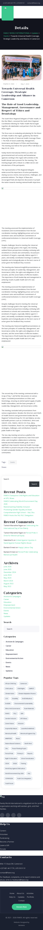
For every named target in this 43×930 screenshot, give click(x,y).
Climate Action (9, 693)
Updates (7, 616)
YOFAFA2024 (9, 778)
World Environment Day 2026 (14, 773)
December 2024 (10, 572)
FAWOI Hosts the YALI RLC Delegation (18, 515)
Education (7, 602)
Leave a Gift (4, 845)
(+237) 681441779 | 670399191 (14, 3)
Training (23, 763)
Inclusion (21, 723)
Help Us (12, 897)
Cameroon (23, 683)
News (6, 613)
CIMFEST (31, 688)
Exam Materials (29, 708)
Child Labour (9, 688)
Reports (29, 753)
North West (28, 743)
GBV (22, 713)
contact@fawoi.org (33, 3)
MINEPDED (8, 738)
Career (6, 599)
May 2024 (7, 578)
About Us (20, 893)
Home (12, 893)
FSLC (15, 713)
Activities (30, 893)
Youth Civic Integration (24, 778)
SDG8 (15, 763)
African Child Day (10, 683)
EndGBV (7, 703)
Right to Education (11, 758)
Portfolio (30, 897)
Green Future (9, 723)
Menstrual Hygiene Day (27, 733)
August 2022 (8, 583)
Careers (3, 831)
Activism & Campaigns (12, 596)
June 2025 (7, 569)
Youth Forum (9, 783)
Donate (3, 849)
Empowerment (9, 605)
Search (6, 479)
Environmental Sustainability (24, 703)
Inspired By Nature (11, 728)
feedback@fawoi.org (20, 880)
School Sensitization (27, 758)
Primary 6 (20, 753)
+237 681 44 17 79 (7, 868)
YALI (29, 773)
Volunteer (4, 834)
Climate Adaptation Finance (27, 693)
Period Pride (9, 753)
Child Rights (21, 688)
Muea (18, 738)
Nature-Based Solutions (12, 743)
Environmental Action (12, 608)
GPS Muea (23, 718)
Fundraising (4, 838)
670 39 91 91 (20, 868)
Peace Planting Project (19, 748)
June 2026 (7, 566)
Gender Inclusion (10, 718)
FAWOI (7, 713)
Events (12, 462)
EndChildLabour (27, 698)
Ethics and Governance (12, 708)
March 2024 (8, 581)
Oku (6, 748)
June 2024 (7, 575)
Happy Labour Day (25, 547)
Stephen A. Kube (8, 84)
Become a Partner (7, 842)
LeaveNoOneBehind (27, 728)
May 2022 (7, 586)
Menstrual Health (10, 733)
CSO (6, 698)
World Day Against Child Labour (15, 768)
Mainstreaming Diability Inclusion (17, 507)
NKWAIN (21, 925)
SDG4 (7, 763)
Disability (15, 698)
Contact (21, 900)
